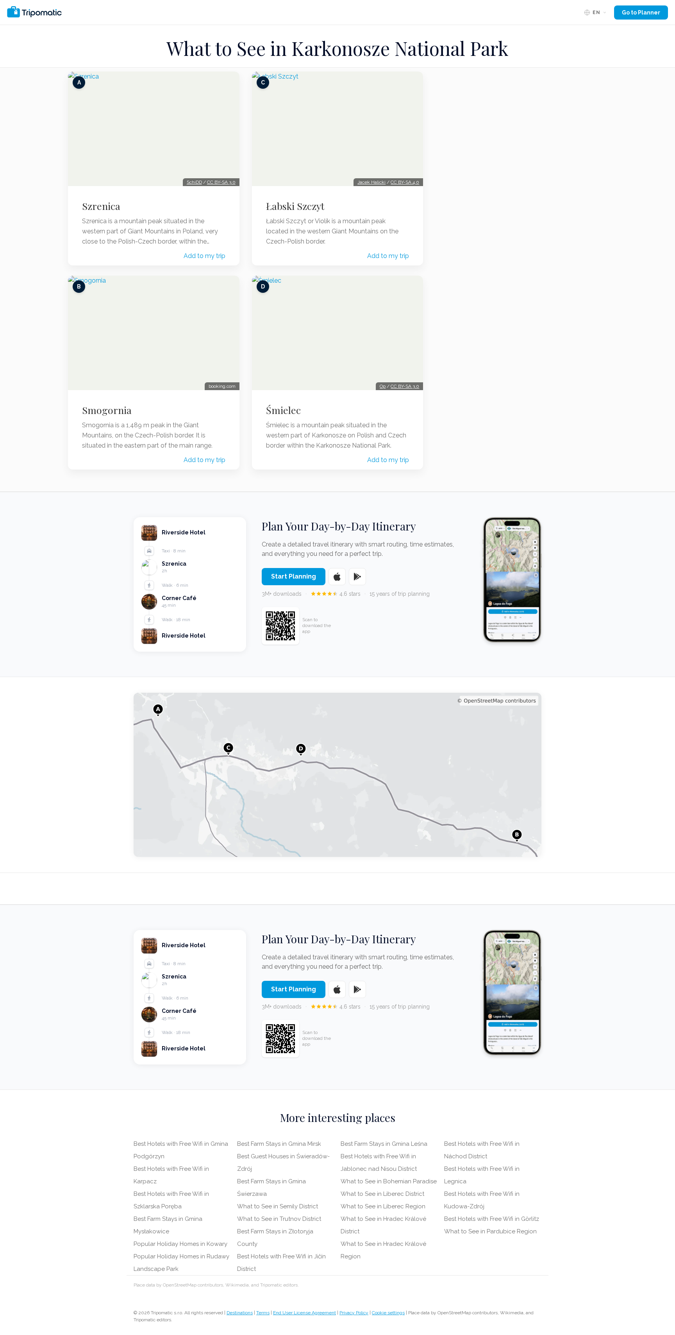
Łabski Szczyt (295, 206)
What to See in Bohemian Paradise (389, 1181)
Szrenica (101, 206)
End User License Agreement (304, 1312)
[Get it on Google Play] (357, 576)
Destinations (240, 1312)
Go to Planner (641, 12)
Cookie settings (388, 1312)
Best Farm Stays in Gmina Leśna (384, 1143)
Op (383, 386)
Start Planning (293, 576)
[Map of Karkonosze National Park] (337, 775)
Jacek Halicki (371, 182)
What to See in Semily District (277, 1206)
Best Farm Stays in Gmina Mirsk (279, 1143)
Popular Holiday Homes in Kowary (180, 1243)
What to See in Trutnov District (279, 1218)
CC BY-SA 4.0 (405, 182)
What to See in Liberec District (382, 1193)
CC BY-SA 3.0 (221, 182)
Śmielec (283, 410)
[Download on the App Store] (337, 576)
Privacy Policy (353, 1312)
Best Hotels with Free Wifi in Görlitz (491, 1218)
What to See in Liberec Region (383, 1206)
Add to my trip (204, 256)
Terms (263, 1312)
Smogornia (107, 410)
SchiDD (194, 182)
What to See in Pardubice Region (490, 1231)
